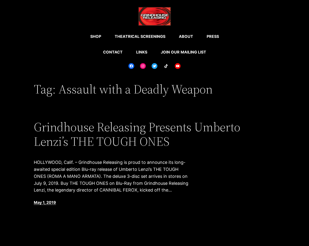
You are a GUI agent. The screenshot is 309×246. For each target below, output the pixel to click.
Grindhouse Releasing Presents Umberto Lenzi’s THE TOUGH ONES (137, 134)
